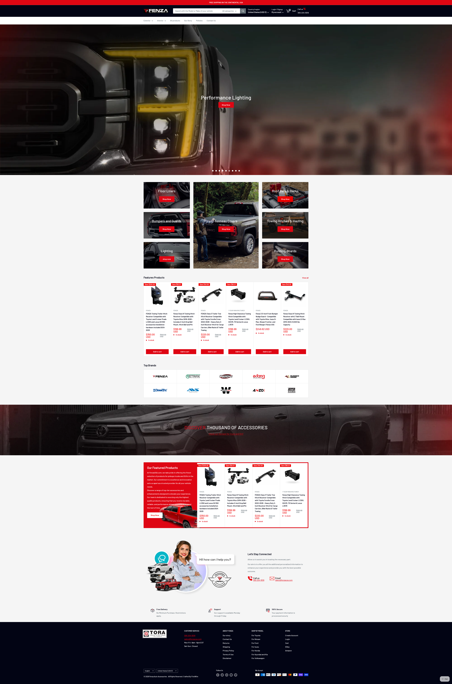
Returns (226, 643)
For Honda (256, 650)
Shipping (226, 647)
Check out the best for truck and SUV (226, 434)
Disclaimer (227, 658)
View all (305, 278)
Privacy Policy (228, 650)
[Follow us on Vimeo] (235, 675)
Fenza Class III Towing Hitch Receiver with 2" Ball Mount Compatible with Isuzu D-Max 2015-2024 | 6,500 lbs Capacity (294, 319)
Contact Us (211, 20)
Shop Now (246, 105)
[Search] (243, 11)
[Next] (308, 319)
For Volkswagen (258, 658)
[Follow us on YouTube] (231, 675)
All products (175, 20)
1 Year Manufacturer (236, 310)
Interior (160, 20)
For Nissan (256, 639)
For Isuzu (255, 647)
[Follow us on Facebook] (217, 675)
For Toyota (256, 635)
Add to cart (157, 351)
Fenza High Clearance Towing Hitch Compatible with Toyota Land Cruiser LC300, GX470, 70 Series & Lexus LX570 (239, 319)
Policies (199, 20)
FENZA (148, 310)
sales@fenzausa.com (193, 639)
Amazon (288, 650)
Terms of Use (228, 654)
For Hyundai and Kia (260, 654)
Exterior (147, 20)
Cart (287, 643)
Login (287, 639)
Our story (226, 635)
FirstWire (194, 677)
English (147, 671)
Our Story (188, 20)
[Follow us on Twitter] (222, 675)
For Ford (255, 643)
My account (277, 12)
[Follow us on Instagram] (226, 675)
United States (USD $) (165, 671)
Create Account (291, 635)
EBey (287, 647)
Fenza (258, 310)
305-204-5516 (189, 635)
